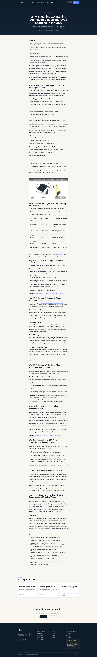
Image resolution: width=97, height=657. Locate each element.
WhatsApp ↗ (69, 2)
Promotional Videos (41, 641)
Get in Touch (43, 616)
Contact (56, 2)
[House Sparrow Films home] (20, 2)
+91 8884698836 (69, 633)
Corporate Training (41, 631)
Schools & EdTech (40, 639)
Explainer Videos (40, 635)
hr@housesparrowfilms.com (72, 643)
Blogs (52, 2)
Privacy (75, 654)
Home (43, 10)
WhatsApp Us (68, 635)
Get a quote (58, 254)
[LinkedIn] (23, 640)
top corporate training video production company (52, 303)
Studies (30, 130)
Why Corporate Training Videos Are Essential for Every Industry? (49, 435)
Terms (78, 654)
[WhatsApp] (18, 640)
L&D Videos (39, 633)
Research (57, 70)
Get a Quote (76, 2)
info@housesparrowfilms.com (71, 631)
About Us (53, 631)
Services (37, 2)
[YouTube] (26, 640)
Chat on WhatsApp (52, 616)
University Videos (40, 637)
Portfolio (42, 2)
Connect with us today (40, 528)
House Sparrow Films (33, 499)
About (33, 2)
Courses (47, 2)
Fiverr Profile (68, 637)
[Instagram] (21, 640)
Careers (53, 641)
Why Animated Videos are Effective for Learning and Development (49, 293)
